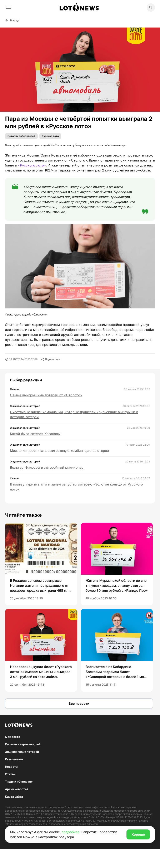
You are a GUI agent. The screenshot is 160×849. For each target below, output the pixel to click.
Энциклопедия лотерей (22, 751)
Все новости (79, 703)
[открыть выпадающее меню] (8, 7)
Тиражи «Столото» (19, 781)
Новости (11, 766)
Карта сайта (14, 796)
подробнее (70, 832)
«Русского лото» (32, 165)
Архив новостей (16, 789)
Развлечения (14, 759)
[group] (41, 564)
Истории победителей (21, 136)
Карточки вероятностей (22, 744)
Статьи (10, 774)
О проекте (12, 736)
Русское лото (50, 136)
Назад (14, 20)
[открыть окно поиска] (151, 7)
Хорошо (138, 834)
